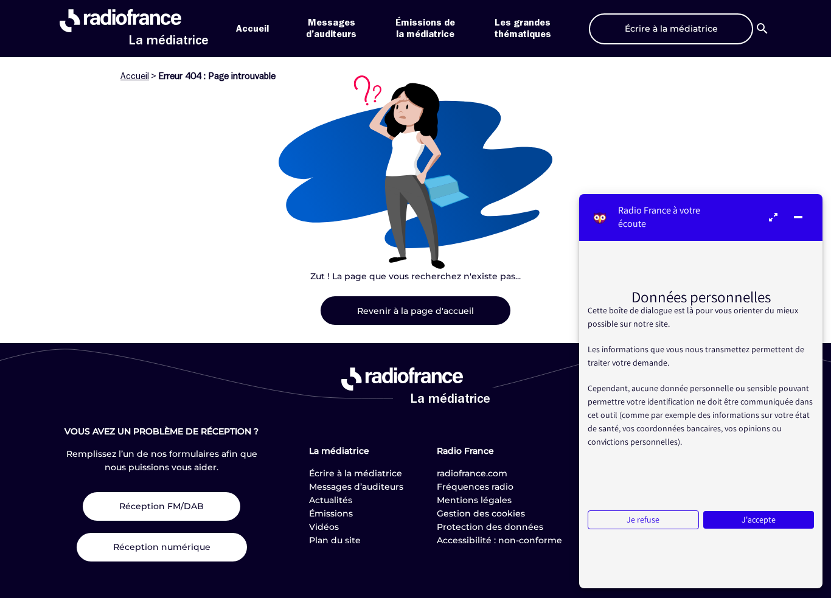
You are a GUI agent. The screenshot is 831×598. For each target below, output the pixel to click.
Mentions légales (474, 500)
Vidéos (324, 526)
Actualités (330, 500)
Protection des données (490, 526)
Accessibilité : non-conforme (499, 540)
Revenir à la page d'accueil (415, 310)
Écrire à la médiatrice (355, 473)
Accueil (252, 28)
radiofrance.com (472, 473)
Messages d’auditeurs (356, 486)
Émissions (331, 513)
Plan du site (335, 540)
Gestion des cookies (481, 513)
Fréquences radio (475, 486)
